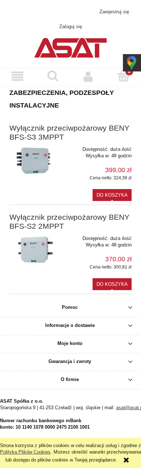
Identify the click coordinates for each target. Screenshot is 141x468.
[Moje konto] (88, 76)
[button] (17, 76)
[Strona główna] (70, 46)
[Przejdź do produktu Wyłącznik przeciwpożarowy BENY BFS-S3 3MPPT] (33, 159)
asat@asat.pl (75, 11)
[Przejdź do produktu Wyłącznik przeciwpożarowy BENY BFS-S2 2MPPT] (33, 249)
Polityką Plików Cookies (25, 452)
